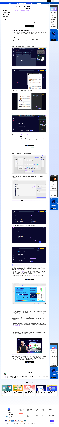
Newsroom (43, 414)
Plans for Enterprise (21, 410)
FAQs (49, 410)
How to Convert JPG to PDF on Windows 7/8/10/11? (53, 27)
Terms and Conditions (19, 423)
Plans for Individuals (21, 409)
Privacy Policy (15, 423)
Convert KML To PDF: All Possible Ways (53, 184)
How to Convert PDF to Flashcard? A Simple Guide (22, 134)
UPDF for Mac (29, 410)
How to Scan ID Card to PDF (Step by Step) (53, 360)
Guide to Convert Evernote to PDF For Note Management (53, 22)
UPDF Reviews (43, 410)
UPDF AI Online (29, 414)
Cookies (27, 423)
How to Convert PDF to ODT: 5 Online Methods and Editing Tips (53, 15)
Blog (42, 415)
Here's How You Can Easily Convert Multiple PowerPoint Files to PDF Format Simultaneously (53, 356)
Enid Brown (22, 8)
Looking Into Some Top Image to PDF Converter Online (53, 189)
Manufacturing (37, 415)
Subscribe (52, 420)
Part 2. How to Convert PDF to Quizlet (6, 14)
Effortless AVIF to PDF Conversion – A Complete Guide (54, 192)
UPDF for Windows (29, 409)
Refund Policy (30, 423)
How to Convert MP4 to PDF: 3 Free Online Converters (53, 358)
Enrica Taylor (27, 395)
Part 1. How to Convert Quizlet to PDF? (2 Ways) (6, 12)
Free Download (29, 145)
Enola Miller (4, 395)
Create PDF (15, 10)
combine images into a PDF (21, 271)
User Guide (50, 409)
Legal (36, 414)
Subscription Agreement (24, 423)
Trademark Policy (33, 423)
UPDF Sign (28, 416)
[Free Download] (49, 1)
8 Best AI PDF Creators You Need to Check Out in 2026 (54, 353)
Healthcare (36, 410)
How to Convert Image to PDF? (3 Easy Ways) (54, 194)
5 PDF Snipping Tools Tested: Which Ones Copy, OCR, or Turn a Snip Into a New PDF (54, 25)
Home (12, 10)
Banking (36, 409)
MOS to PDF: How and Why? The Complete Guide (53, 12)
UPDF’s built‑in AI (29, 316)
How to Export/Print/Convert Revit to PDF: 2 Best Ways (54, 187)
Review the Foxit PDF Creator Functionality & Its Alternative (53, 182)
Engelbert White (50, 395)
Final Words (4, 19)
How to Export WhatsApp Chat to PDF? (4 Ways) (54, 365)
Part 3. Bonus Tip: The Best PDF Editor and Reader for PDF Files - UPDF (6, 17)
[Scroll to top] (57, 425)
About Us (43, 409)
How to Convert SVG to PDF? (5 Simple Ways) (53, 196)
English (52, 423)
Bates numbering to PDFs (16, 325)
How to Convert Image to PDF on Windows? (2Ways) (54, 351)
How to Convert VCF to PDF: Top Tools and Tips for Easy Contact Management (53, 363)
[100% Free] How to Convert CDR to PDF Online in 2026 (53, 17)
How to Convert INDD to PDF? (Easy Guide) (53, 19)
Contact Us (50, 414)
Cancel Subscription (51, 415)
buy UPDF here (32, 275)
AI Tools (28, 415)
